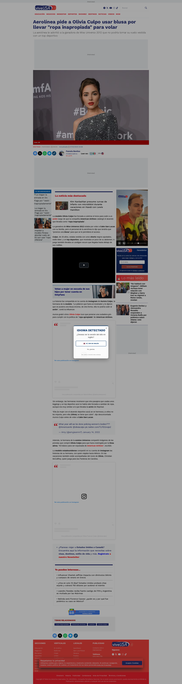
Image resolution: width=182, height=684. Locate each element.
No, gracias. (91, 349)
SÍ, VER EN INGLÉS (91, 343)
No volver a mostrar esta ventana (91, 354)
